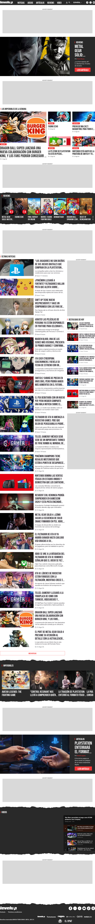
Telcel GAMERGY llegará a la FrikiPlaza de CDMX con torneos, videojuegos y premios (49, 598)
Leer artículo (82, 69)
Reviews (51, 123)
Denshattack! (59, 217)
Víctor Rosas (80, 59)
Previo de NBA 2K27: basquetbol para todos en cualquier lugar (83, 129)
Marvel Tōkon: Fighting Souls (46, 218)
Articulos (76, 123)
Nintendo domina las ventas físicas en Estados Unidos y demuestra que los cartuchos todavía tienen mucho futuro (50, 480)
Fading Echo (53, 126)
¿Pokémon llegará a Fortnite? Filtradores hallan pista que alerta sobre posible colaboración (49, 285)
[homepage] (6, 2)
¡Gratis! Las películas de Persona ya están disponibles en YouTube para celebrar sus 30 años (50, 324)
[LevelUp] (41, 917)
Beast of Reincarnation (85, 218)
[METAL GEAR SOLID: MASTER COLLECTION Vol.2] (35, 56)
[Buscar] (69, 2)
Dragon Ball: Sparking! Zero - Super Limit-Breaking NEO (73, 220)
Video (59, 2)
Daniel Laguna (81, 755)
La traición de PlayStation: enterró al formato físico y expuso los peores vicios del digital (72, 697)
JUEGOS (30, 2)
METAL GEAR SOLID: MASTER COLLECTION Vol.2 (8, 219)
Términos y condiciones (15, 912)
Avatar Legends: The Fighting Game (12, 693)
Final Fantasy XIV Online (33, 218)
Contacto (2, 912)
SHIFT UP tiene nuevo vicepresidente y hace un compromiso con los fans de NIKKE (49, 305)
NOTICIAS (21, 2)
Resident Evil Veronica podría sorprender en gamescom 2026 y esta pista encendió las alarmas (49, 500)
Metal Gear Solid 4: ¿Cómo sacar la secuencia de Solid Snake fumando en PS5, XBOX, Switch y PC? (49, 519)
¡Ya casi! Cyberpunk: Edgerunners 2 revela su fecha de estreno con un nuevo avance (47, 363)
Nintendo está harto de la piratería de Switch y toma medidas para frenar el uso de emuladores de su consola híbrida (83, 156)
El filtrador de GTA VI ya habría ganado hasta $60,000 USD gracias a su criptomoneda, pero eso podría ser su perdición (49, 541)
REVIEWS (50, 2)
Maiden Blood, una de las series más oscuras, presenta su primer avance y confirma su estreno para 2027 (49, 344)
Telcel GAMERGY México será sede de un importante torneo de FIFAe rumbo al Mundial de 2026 (50, 441)
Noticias (3, 144)
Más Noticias (32, 653)
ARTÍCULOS (40, 2)
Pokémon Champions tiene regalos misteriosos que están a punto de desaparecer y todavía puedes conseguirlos (50, 463)
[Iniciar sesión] (67, 2)
